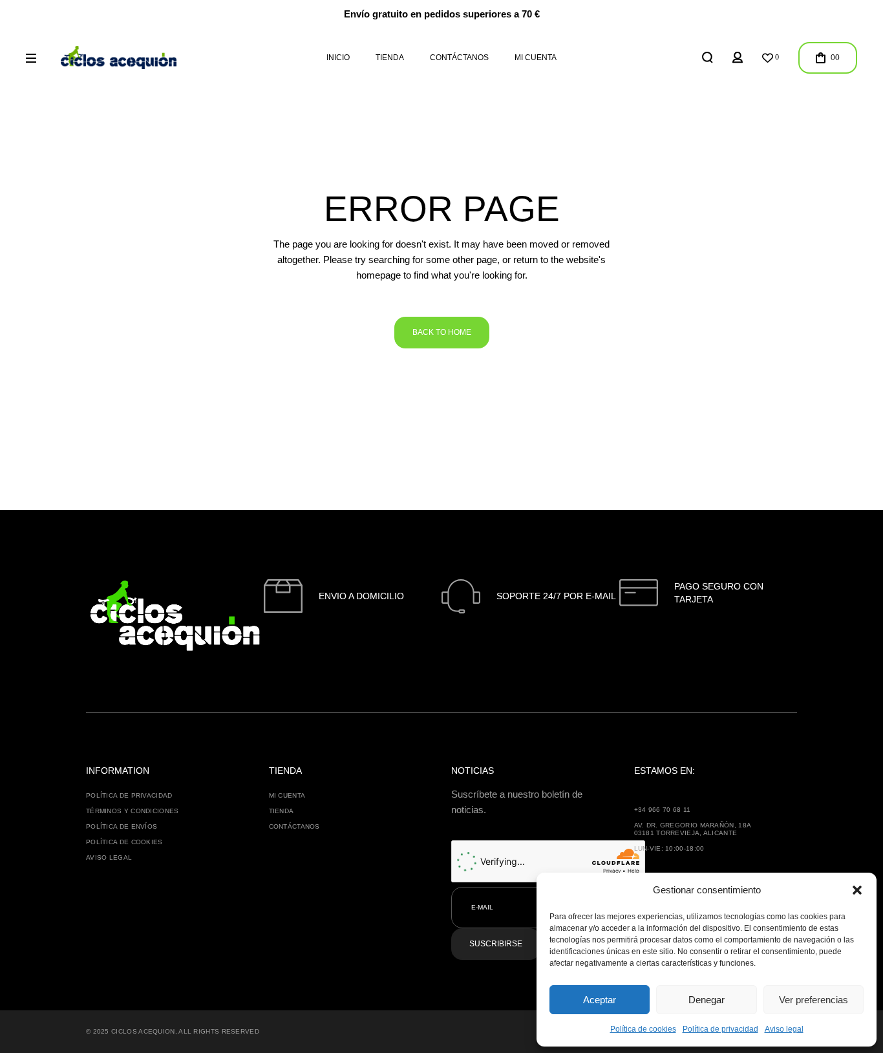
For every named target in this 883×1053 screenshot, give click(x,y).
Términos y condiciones (132, 810)
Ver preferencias (813, 999)
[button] (857, 890)
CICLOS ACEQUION (143, 1031)
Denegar (706, 999)
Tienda (281, 810)
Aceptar (599, 999)
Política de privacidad (720, 1029)
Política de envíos (121, 826)
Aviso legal (784, 1029)
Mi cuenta (287, 795)
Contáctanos (294, 826)
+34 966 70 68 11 (662, 809)
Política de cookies (643, 1029)
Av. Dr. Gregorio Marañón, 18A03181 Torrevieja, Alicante (693, 829)
